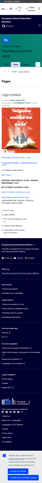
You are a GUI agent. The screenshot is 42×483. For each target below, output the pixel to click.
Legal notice (6, 437)
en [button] (11, 8)
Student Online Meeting (13, 226)
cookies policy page (16, 459)
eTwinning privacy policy (11, 317)
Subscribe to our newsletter (12, 293)
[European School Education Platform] (5, 8)
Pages (14, 71)
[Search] (39, 8)
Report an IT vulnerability (11, 420)
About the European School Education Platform (20, 273)
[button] (21, 152)
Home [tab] (6, 64)
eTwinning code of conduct (12, 313)
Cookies (5, 383)
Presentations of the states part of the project (14, 231)
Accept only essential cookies (23, 477)
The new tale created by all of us (15, 220)
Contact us (6, 416)
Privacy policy (7, 379)
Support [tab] (25, 64)
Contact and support (10, 289)
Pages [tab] (15, 64)
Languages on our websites (12, 425)
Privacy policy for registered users (15, 308)
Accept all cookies (18, 471)
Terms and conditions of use (13, 304)
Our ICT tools (8, 210)
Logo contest (9, 215)
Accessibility (6, 442)
